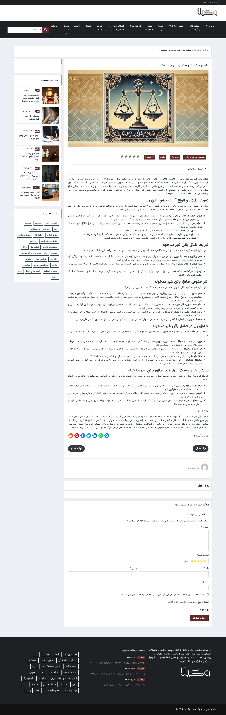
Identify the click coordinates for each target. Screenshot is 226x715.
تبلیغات (38, 223)
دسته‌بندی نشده (50, 247)
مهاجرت (26, 265)
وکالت (54, 277)
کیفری (29, 259)
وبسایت (205, 581)
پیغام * (205, 527)
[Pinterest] (76, 435)
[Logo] (205, 12)
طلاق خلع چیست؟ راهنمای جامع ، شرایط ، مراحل (30, 156)
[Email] (70, 435)
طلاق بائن (182, 223)
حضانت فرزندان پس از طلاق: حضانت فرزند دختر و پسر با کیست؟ (30, 98)
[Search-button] (45, 30)
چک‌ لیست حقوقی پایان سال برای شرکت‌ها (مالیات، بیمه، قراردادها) (117, 673)
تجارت (28, 223)
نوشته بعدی (76, 448)
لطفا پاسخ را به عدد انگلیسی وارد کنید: (188, 602)
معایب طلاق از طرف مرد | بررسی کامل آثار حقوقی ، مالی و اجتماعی (30, 175)
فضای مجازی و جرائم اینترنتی (34, 253)
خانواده (198, 50)
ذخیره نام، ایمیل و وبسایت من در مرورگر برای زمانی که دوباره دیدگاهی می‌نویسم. (163, 595)
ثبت (55, 229)
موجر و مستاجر (50, 271)
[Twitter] (88, 435)
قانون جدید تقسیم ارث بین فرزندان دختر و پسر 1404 (30, 195)
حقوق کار (39, 235)
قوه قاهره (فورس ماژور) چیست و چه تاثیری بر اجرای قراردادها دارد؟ (117, 662)
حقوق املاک (52, 235)
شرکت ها (35, 247)
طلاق (205, 206)
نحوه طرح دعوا (33, 271)
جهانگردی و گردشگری (40, 229)
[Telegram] (106, 435)
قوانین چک (41, 259)
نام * (206, 568)
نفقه (20, 271)
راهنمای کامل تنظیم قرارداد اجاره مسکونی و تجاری (124, 684)
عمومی (54, 253)
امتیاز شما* (203, 555)
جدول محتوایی (195, 169)
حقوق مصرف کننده (49, 241)
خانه (207, 50)
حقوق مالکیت (24, 235)
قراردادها (53, 259)
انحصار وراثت (51, 223)
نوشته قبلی (200, 448)
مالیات (54, 265)
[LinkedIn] (94, 435)
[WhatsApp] (100, 435)
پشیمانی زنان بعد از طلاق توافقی (31, 118)
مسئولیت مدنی (41, 265)
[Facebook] (82, 435)
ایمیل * (133, 568)
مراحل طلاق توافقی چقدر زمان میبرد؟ (29, 137)
